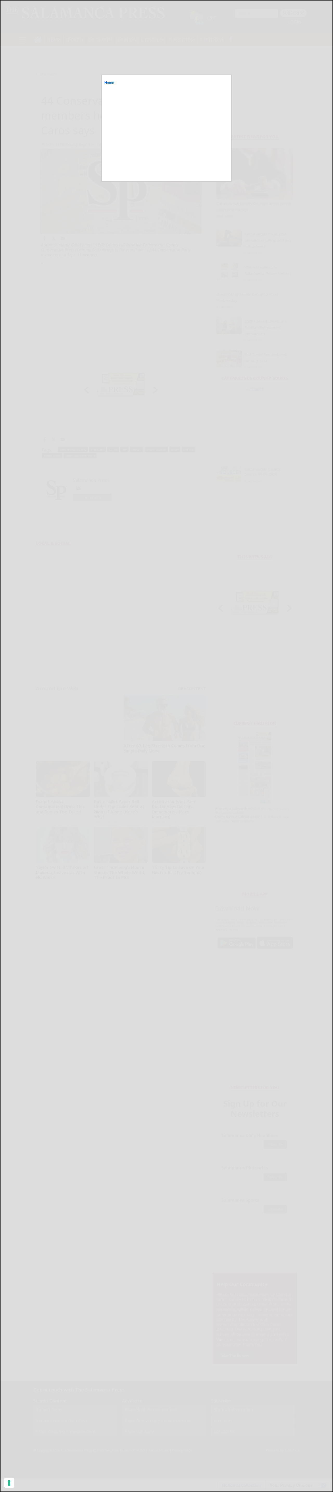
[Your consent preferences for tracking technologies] (9, 1483)
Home (109, 82)
